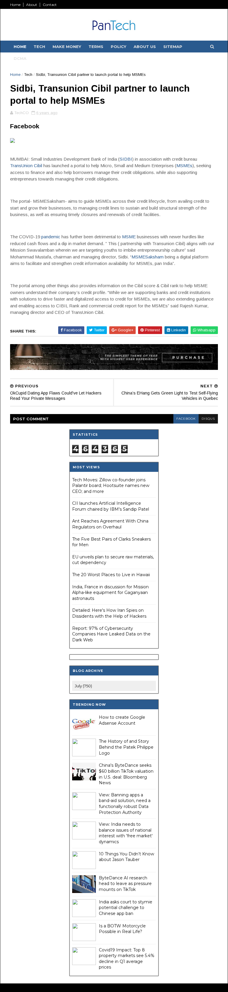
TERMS (95, 46)
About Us (145, 46)
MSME (129, 236)
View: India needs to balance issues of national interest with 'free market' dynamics (126, 833)
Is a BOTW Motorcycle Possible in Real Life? (122, 929)
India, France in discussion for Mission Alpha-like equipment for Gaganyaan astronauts (110, 592)
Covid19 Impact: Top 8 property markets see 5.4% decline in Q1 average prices (126, 958)
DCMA (20, 58)
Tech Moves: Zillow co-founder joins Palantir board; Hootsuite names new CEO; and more (110, 485)
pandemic (50, 236)
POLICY (118, 46)
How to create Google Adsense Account (122, 720)
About (31, 4)
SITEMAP (172, 46)
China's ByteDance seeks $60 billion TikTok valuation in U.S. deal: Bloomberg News (126, 774)
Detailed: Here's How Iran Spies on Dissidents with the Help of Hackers (109, 613)
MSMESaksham (148, 256)
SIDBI (126, 159)
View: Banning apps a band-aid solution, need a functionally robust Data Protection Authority (125, 803)
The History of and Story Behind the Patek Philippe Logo (126, 747)
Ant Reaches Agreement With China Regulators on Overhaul (110, 524)
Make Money (67, 46)
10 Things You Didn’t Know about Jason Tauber (126, 856)
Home (15, 4)
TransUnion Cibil (26, 165)
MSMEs (184, 165)
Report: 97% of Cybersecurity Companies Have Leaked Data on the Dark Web (111, 634)
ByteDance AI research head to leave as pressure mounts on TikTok (125, 883)
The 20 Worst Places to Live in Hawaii (111, 574)
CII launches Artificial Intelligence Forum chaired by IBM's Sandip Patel (110, 506)
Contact (50, 4)
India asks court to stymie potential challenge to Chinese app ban (125, 907)
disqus (208, 419)
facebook (186, 419)
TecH (39, 46)
